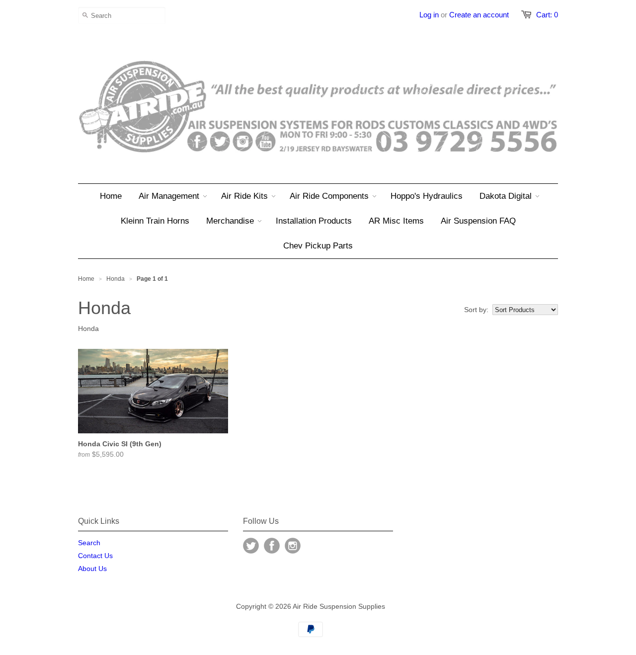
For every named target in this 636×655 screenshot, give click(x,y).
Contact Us (95, 556)
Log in (429, 14)
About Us (92, 569)
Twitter (251, 546)
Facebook (272, 546)
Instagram (293, 546)
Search (89, 543)
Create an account (479, 14)
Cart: (547, 14)
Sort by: (476, 310)
